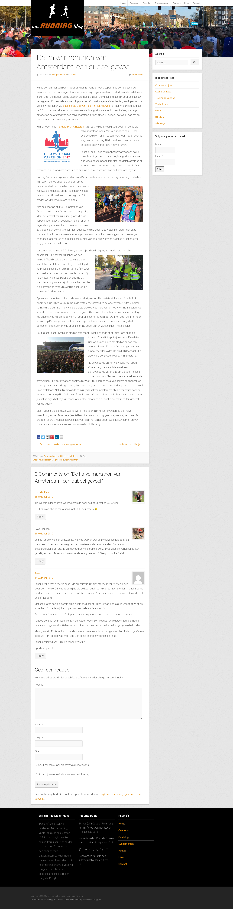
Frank (38, 573)
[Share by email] (61, 437)
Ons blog (147, 3)
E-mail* (159, 156)
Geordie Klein (42, 492)
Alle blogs (74, 456)
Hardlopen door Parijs (129, 444)
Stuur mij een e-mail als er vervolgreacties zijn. (63, 764)
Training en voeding (165, 98)
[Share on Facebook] (38, 437)
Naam (39, 724)
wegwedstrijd (58, 460)
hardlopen (46, 460)
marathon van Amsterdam (71, 126)
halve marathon (71, 460)
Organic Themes (56, 899)
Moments (160, 110)
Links (186, 3)
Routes (176, 3)
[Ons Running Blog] (57, 18)
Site (37, 751)
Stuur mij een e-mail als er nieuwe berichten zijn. (64, 774)
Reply (40, 516)
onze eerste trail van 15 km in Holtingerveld (86, 105)
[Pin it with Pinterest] (52, 437)
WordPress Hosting (73, 899)
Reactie (39, 684)
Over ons (133, 3)
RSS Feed (87, 899)
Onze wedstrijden (51, 456)
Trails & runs (161, 104)
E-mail (39, 737)
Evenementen (161, 3)
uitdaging (37, 460)
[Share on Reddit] (48, 437)
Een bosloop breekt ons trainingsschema (60, 444)
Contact (196, 3)
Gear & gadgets (163, 91)
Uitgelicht (64, 456)
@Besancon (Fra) (88, 849)
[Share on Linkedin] (57, 437)
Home (122, 3)
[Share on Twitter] (43, 437)
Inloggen (97, 899)
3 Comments (137, 74)
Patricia (73, 74)
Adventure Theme (38, 899)
